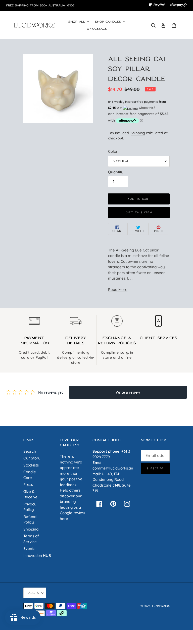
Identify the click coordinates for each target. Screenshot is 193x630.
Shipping (138, 133)
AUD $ (33, 593)
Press (28, 484)
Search (29, 451)
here (64, 518)
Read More (117, 289)
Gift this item (139, 212)
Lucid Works (161, 606)
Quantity (115, 172)
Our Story (31, 458)
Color (113, 151)
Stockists (31, 465)
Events (29, 548)
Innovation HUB (37, 555)
